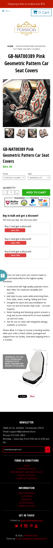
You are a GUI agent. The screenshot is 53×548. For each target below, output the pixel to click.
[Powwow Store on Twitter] (16, 526)
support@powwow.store (31, 520)
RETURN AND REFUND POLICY (26, 472)
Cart (44, 12)
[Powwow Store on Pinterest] (31, 526)
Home (10, 46)
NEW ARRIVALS (26, 493)
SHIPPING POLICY (26, 469)
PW (17, 538)
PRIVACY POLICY (26, 475)
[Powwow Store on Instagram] (26, 526)
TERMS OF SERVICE (26, 478)
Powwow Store (30, 535)
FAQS (26, 465)
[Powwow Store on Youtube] (36, 526)
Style (5, 174)
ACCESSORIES (26, 503)
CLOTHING (26, 496)
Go (47, 449)
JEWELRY (26, 499)
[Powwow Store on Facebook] (21, 526)
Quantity (9, 187)
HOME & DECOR (26, 506)
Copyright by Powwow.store (34, 538)
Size (30, 174)
